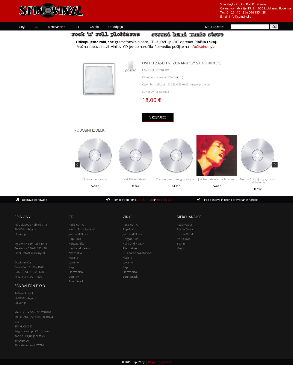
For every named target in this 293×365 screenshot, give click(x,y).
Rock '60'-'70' (77, 225)
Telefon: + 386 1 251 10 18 (31, 243)
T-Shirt (181, 243)
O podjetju (115, 27)
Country (74, 276)
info (179, 77)
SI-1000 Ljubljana (25, 229)
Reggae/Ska (77, 243)
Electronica (76, 272)
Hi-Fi (77, 27)
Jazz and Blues (78, 234)
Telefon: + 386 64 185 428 (31, 248)
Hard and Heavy (79, 248)
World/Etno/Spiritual (82, 229)
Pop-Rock (75, 239)
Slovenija (21, 234)
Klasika (73, 258)
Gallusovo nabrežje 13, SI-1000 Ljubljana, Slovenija (255, 8)
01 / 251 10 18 (145, 200)
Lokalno (74, 262)
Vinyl (22, 27)
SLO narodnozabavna (137, 253)
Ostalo (94, 27)
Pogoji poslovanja (159, 362)
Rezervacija (184, 225)
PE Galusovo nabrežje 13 (31, 225)
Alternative (76, 253)
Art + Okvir (183, 239)
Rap (71, 267)
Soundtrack (76, 281)
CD (37, 27)
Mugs (180, 248)
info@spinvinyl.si (240, 16)
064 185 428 (257, 12)
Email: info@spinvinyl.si (30, 253)
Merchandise (56, 27)
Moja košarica (214, 27)
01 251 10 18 (236, 12)
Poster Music (185, 229)
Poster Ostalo (186, 234)
